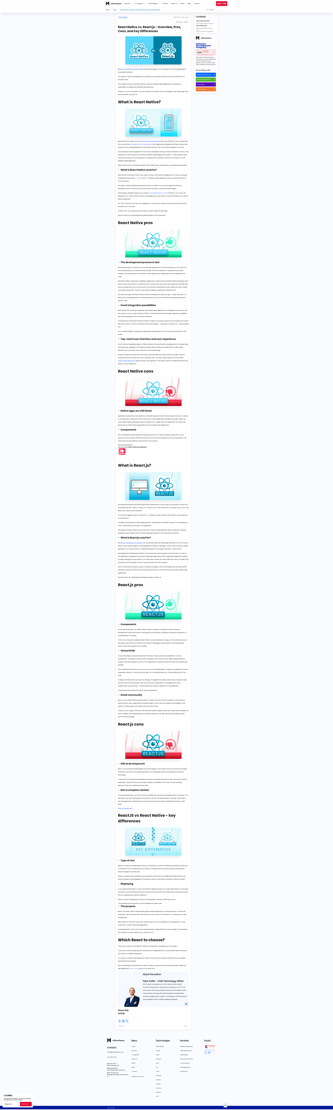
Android (139, 178)
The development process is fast (204, 29)
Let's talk (221, 3)
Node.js (158, 1084)
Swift (157, 1071)
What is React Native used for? (205, 23)
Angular (158, 1092)
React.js (158, 1075)
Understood (25, 1104)
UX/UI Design (184, 1055)
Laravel (158, 1080)
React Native (134, 69)
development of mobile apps (140, 144)
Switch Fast (183, 1071)
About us (174, 4)
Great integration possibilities (204, 31)
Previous (121, 1026)
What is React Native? (203, 21)
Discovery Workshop (186, 1059)
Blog (189, 4)
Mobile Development (186, 1046)
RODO (182, 4)
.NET (157, 1096)
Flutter (158, 1051)
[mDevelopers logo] (113, 3)
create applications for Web (158, 193)
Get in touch (134, 969)
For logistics (139, 4)
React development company (132, 543)
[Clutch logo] (206, 52)
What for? (8, 1104)
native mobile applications (126, 361)
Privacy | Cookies (111, 1108)
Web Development (186, 1051)
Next (186, 1026)
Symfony (159, 1088)
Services (127, 4)
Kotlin (157, 1055)
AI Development (185, 1067)
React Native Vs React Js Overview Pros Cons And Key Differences (140, 10)
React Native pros (201, 25)
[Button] (186, 1004)
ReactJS (124, 69)
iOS (146, 178)
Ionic (157, 1063)
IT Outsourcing (184, 1063)
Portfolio (165, 4)
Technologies (152, 4)
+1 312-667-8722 (112, 1057)
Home (107, 10)
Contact (197, 4)
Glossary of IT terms (138, 1076)
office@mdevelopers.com (115, 1052)
